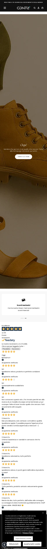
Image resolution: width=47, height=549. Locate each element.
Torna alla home (23, 156)
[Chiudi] (43, 512)
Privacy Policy (28, 533)
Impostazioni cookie (23, 538)
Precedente (6, 349)
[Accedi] (38, 8)
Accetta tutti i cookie (32, 544)
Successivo (15, 349)
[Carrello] (42, 8)
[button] (4, 8)
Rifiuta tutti (13, 544)
